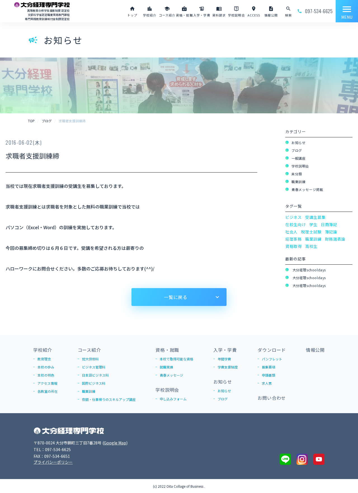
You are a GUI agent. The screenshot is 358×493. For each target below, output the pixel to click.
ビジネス (293, 217)
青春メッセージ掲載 (307, 189)
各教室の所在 (47, 391)
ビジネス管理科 (93, 367)
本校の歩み (45, 367)
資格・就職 (167, 349)
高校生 (311, 246)
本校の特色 (45, 375)
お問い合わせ (272, 397)
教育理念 (44, 358)
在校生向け (295, 224)
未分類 (296, 173)
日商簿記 (329, 224)
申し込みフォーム (173, 398)
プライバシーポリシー (53, 462)
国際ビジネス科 (93, 383)
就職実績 (166, 367)
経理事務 (293, 239)
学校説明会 (300, 166)
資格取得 (293, 246)
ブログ (296, 150)
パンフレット (272, 358)
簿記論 (331, 232)
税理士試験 (311, 232)
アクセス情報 (47, 383)
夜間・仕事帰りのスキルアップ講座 (109, 399)
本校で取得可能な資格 (176, 358)
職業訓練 (298, 181)
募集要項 (268, 367)
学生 (313, 224)
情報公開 (315, 349)
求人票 (267, 383)
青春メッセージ (171, 375)
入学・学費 (225, 349)
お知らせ (298, 142)
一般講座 (298, 158)
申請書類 (268, 375)
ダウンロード (272, 349)
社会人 (291, 232)
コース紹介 (89, 349)
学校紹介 (42, 349)
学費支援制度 (228, 367)
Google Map (115, 443)
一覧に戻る (175, 297)
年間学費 (224, 358)
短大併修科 (90, 358)
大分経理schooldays (308, 269)
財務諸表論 (335, 239)
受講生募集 (315, 217)
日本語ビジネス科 (95, 375)
